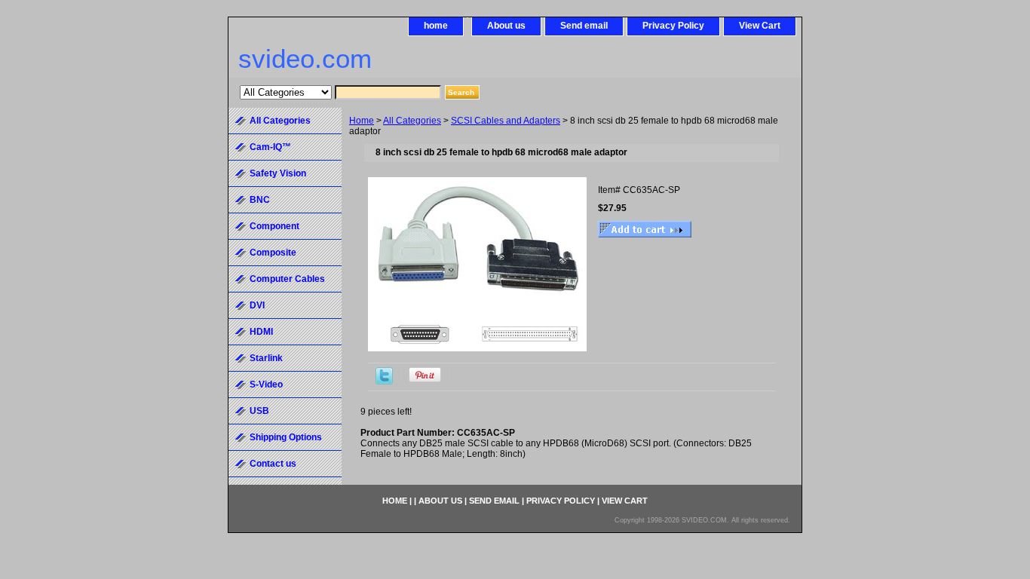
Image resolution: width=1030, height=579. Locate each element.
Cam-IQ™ (270, 147)
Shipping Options (286, 437)
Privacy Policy (673, 25)
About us (506, 25)
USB (259, 411)
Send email (584, 25)
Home (361, 120)
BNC (260, 200)
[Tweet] (384, 381)
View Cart (759, 25)
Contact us (273, 463)
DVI (257, 305)
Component (274, 226)
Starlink (266, 358)
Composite (273, 252)
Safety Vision (278, 173)
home (436, 25)
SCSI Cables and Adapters (505, 120)
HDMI (261, 331)
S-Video (266, 384)
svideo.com (305, 58)
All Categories (412, 120)
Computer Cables (287, 279)
